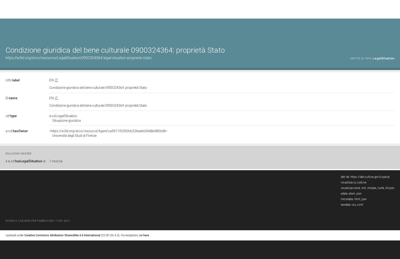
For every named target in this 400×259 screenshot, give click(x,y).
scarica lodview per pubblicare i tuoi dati (38, 220)
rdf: (11, 116)
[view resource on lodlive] (392, 30)
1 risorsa (55, 161)
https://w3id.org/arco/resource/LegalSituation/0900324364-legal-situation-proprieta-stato (79, 58)
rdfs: (13, 80)
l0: (11, 98)
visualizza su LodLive (353, 182)
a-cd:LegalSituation (65, 118)
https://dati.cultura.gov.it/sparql (370, 177)
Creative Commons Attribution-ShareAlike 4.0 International (62, 235)
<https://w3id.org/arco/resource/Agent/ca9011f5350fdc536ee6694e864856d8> (108, 133)
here (146, 235)
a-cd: (17, 131)
